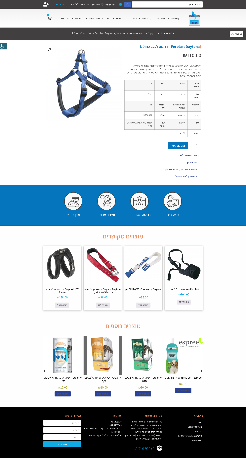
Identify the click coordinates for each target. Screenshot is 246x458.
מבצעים (146, 18)
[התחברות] (46, 4)
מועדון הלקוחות (195, 426)
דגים (108, 18)
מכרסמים (94, 18)
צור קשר (65, 18)
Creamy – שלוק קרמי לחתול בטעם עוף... (102, 379)
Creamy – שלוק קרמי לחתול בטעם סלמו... (143, 379)
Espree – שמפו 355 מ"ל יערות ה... (183, 377)
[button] (162, 155)
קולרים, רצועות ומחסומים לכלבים (134, 33)
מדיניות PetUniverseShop (190, 435)
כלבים (133, 18)
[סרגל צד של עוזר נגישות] (3, 46)
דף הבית (176, 18)
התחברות (60, 4)
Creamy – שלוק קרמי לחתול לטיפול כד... (63, 379)
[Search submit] (127, 4)
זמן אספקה (191, 162)
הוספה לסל (178, 146)
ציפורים (79, 18)
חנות (200, 422)
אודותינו (161, 18)
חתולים (120, 18)
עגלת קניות (197, 440)
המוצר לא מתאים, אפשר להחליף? (180, 169)
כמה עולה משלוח (188, 155)
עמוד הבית (168, 33)
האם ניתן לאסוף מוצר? (186, 176)
